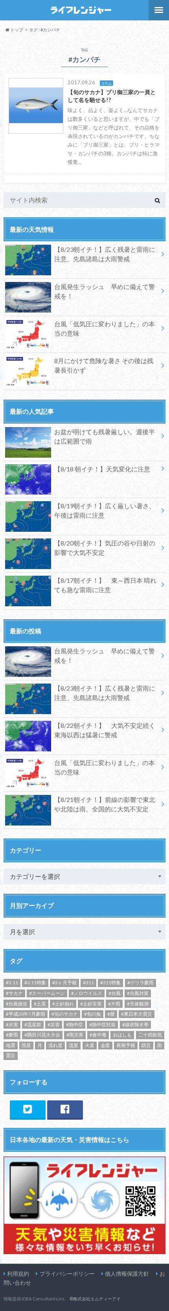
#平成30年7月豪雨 (25, 1014)
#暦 (111, 1014)
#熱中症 (74, 1024)
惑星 (26, 1045)
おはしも (122, 1035)
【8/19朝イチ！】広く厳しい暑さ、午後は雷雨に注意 (104, 510)
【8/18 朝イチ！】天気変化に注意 (102, 469)
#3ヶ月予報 (64, 983)
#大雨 (114, 1004)
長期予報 (125, 1045)
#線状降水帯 (135, 1024)
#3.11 (12, 983)
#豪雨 (12, 1035)
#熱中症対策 (102, 1024)
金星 (105, 1045)
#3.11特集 (35, 983)
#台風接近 (17, 1004)
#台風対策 (138, 993)
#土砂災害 (91, 1004)
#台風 (114, 993)
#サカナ (14, 993)
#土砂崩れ (63, 1004)
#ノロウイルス (86, 993)
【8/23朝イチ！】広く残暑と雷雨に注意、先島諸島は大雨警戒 (104, 253)
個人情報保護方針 (127, 1273)
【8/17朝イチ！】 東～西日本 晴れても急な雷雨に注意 (105, 584)
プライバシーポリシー (67, 1273)
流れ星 (55, 1045)
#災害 (54, 1024)
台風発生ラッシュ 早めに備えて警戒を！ (104, 291)
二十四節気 (150, 1035)
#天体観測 (138, 1004)
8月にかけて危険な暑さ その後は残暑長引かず (103, 365)
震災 (10, 1055)
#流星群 (32, 1024)
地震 (10, 1045)
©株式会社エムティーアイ (95, 1298)
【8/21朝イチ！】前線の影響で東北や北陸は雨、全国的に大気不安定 (104, 804)
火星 (89, 1045)
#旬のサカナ (64, 1014)
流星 (73, 1045)
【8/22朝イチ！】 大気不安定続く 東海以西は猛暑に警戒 (104, 730)
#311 (88, 983)
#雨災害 (74, 1035)
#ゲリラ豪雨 (140, 983)
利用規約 (18, 1273)
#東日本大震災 (136, 1014)
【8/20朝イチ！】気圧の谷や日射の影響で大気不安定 (104, 547)
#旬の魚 (92, 1014)
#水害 (12, 1024)
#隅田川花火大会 (42, 1035)
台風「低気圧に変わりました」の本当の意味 (104, 328)
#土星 (40, 1004)
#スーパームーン (47, 993)
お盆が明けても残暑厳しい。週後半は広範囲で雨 (104, 436)
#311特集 (110, 983)
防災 (146, 1045)
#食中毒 (98, 1035)
